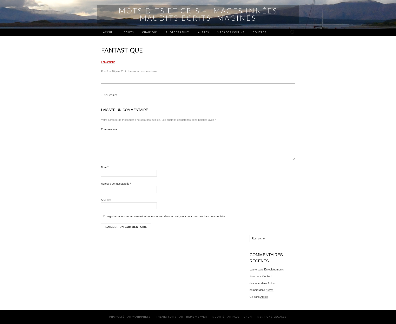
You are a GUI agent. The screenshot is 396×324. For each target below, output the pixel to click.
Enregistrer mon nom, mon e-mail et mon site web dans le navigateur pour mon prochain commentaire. (165, 216)
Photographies (178, 32)
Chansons (150, 32)
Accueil (109, 32)
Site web (106, 200)
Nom (104, 167)
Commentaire (109, 129)
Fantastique (108, 61)
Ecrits (129, 32)
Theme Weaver (195, 317)
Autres (203, 32)
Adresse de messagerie (116, 183)
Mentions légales (272, 317)
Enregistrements (274, 269)
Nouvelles (109, 95)
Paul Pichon (242, 317)
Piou (252, 276)
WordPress (141, 317)
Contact (259, 32)
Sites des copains (230, 32)
